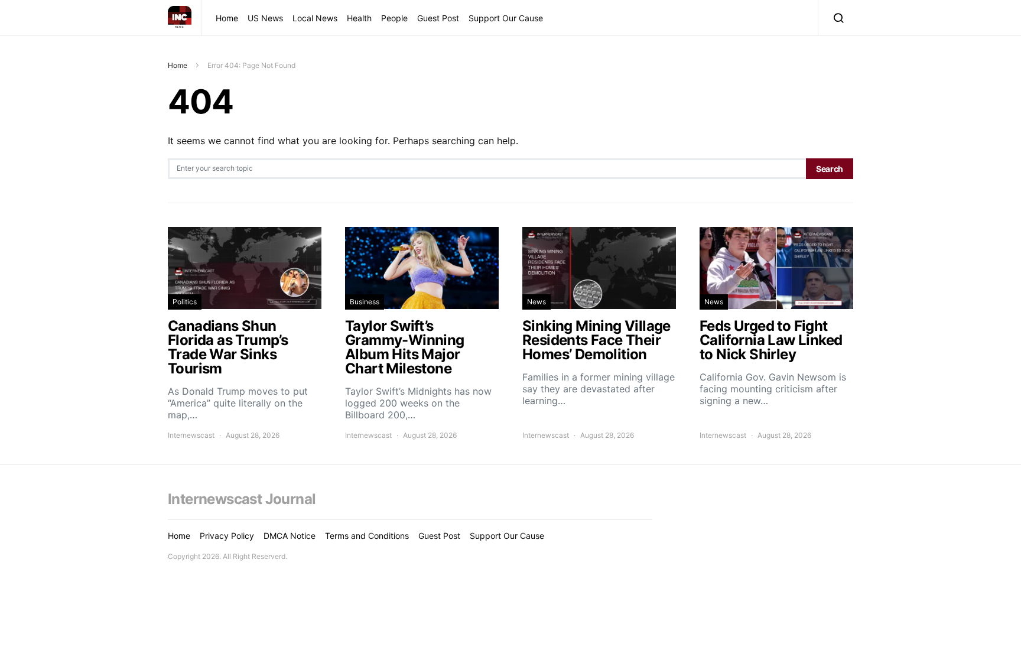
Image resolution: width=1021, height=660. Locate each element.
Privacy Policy (227, 536)
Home (227, 18)
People (394, 18)
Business (364, 301)
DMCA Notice (290, 536)
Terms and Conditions (367, 536)
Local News (314, 18)
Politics (185, 301)
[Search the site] (836, 17)
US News (265, 18)
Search (829, 169)
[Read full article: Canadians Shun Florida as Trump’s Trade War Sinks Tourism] (244, 334)
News (536, 301)
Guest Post (438, 18)
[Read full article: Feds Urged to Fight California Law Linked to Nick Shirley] (776, 334)
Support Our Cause (506, 18)
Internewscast (191, 435)
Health (359, 18)
